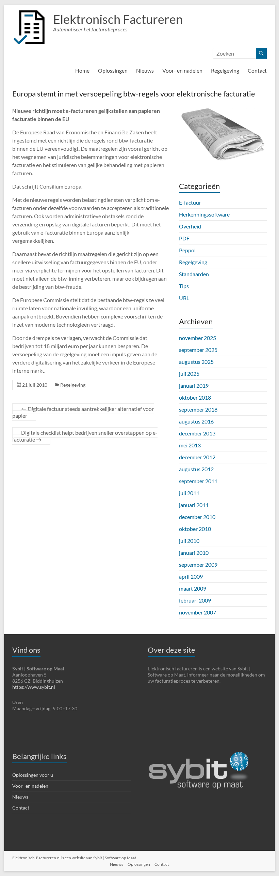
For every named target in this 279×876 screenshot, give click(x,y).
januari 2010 (194, 552)
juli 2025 (189, 373)
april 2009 (191, 576)
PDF (184, 238)
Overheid (190, 226)
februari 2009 (195, 600)
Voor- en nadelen (182, 70)
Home (82, 70)
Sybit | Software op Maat (114, 857)
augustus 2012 (196, 469)
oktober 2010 (195, 528)
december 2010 (197, 517)
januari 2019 (194, 385)
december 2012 (197, 457)
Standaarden (194, 274)
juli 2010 (189, 540)
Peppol (187, 250)
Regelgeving (225, 70)
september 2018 (198, 409)
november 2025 (197, 338)
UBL (184, 298)
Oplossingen (113, 70)
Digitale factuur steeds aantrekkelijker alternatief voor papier (83, 412)
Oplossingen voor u (32, 775)
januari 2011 (194, 505)
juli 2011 (189, 493)
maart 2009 (192, 588)
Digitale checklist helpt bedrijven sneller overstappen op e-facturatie (85, 436)
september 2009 (198, 564)
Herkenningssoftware (204, 214)
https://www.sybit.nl (33, 687)
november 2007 (197, 612)
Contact (257, 70)
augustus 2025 (196, 361)
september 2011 (198, 481)
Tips (184, 286)
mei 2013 (190, 445)
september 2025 (198, 349)
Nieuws (145, 70)
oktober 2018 (195, 397)
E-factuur (190, 202)
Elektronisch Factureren (118, 19)
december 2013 (197, 433)
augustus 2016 (196, 421)
